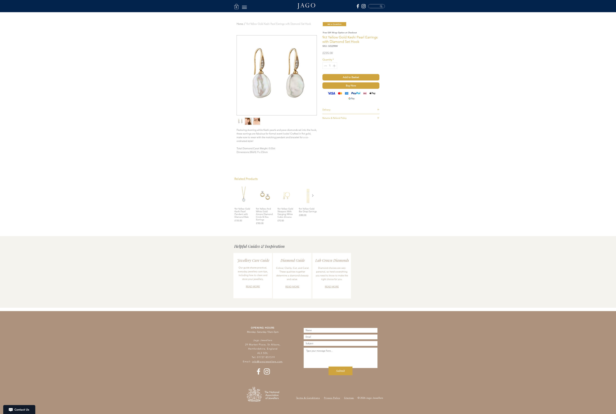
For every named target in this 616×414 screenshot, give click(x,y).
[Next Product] (313, 195)
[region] (252, 275)
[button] (236, 6)
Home (240, 23)
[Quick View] (244, 196)
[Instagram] (363, 6)
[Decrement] (325, 66)
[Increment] (334, 66)
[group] (275, 205)
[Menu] (244, 7)
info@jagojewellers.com (267, 361)
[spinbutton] (329, 66)
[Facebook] (358, 6)
